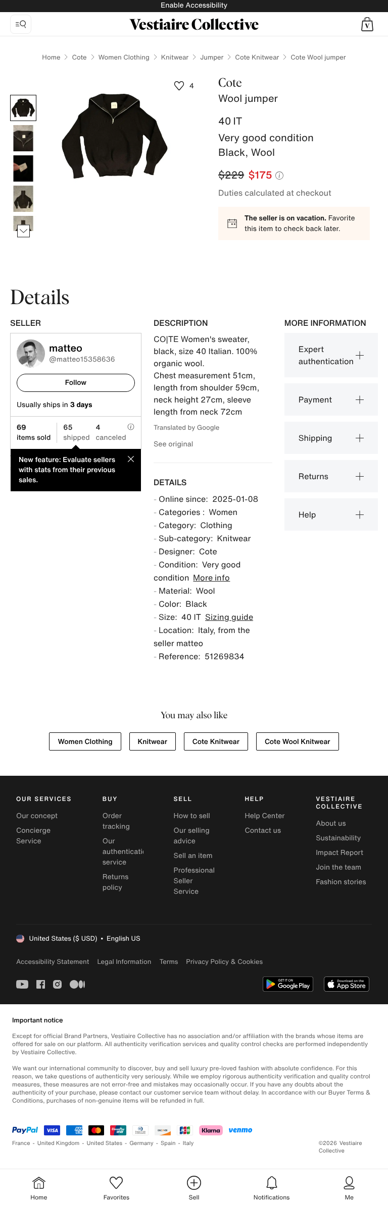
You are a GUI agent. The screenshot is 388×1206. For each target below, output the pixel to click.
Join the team (338, 867)
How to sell (192, 816)
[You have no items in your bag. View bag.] (367, 24)
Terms (168, 961)
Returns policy (116, 882)
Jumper (211, 57)
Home (51, 57)
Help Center (264, 816)
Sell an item (193, 855)
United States (105, 1143)
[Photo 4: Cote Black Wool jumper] (23, 199)
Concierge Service (33, 835)
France (21, 1143)
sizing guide (229, 617)
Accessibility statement (52, 961)
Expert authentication (326, 355)
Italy (188, 1143)
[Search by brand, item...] (20, 24)
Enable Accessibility (194, 5)
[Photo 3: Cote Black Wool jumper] (23, 168)
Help (307, 514)
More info (211, 577)
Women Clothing (124, 57)
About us (331, 823)
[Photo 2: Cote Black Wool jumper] (23, 138)
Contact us (263, 830)
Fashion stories (341, 882)
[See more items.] (23, 231)
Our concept (37, 816)
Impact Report (339, 852)
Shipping (315, 438)
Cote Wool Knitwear (297, 741)
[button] (367, 24)
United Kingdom (58, 1143)
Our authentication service (127, 852)
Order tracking (116, 821)
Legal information (124, 961)
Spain (168, 1143)
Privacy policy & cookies (224, 961)
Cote (79, 57)
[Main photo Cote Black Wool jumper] (23, 108)
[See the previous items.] (23, 95)
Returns (313, 476)
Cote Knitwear (257, 57)
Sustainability (338, 838)
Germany (141, 1143)
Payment (315, 399)
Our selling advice (192, 835)
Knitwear (174, 57)
